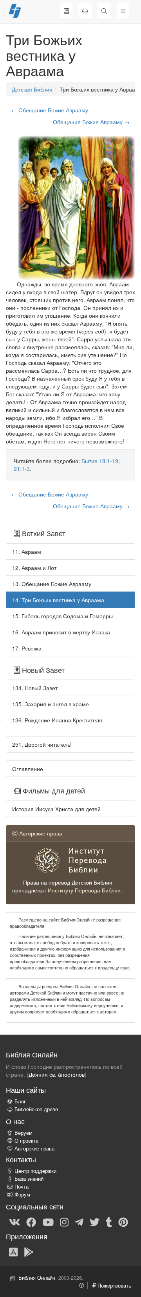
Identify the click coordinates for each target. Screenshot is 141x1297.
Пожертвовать (113, 1285)
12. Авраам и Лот (34, 568)
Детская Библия (32, 89)
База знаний (28, 1178)
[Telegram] (79, 1222)
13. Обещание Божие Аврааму (51, 584)
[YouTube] (48, 1222)
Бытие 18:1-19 (99, 461)
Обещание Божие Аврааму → (91, 122)
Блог (20, 1101)
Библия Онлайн (36, 1277)
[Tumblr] (109, 1222)
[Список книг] (66, 10)
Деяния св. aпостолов (57, 1074)
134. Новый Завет (35, 688)
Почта (21, 1186)
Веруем (23, 1132)
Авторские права (34, 1148)
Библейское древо (36, 1109)
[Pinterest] (123, 1222)
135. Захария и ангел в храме (50, 704)
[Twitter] (94, 1222)
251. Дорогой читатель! (42, 744)
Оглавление (27, 769)
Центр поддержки (35, 1170)
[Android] (29, 1251)
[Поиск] (104, 10)
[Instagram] (64, 1222)
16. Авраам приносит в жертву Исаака (61, 632)
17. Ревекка (27, 648)
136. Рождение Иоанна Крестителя (57, 720)
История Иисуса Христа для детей (56, 809)
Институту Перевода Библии (84, 890)
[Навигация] (123, 10)
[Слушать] (85, 10)
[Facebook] (31, 1222)
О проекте (26, 1140)
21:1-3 (22, 469)
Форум (22, 1194)
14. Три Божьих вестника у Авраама (58, 600)
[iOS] (13, 1251)
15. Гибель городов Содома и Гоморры (62, 616)
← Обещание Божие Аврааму (49, 110)
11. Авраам (26, 551)
